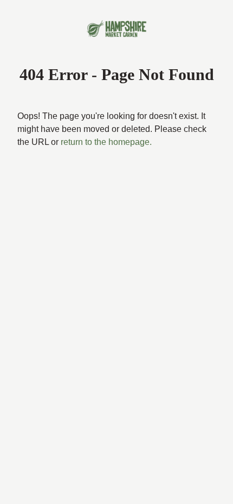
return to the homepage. (67, 155)
